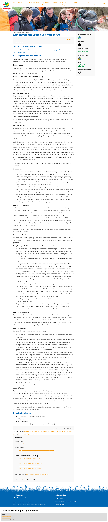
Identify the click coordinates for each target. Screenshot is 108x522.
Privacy (57, 504)
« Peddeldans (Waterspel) (32, 474)
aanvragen (74, 501)
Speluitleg (54, 2)
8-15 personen (56, 431)
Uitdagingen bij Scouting (64, 4)
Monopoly (20, 444)
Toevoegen (21, 2)
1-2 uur (40, 431)
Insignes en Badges (33, 2)
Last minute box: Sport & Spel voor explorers (29, 466)
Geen (37, 434)
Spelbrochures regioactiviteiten (91, 4)
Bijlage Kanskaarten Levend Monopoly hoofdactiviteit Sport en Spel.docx (36, 450)
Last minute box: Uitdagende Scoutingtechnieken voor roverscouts (35, 461)
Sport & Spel (34, 431)
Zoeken (12, 2)
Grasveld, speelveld (29, 434)
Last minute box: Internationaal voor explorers (30, 468)
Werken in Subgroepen (77, 4)
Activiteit (26, 431)
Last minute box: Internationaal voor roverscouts (30, 463)
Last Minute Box (45, 4)
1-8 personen (47, 431)
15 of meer (65, 431)
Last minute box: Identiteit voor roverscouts (29, 458)
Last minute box (27, 444)
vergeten (67, 501)
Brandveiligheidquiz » (44, 474)
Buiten (20, 434)
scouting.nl (62, 504)
